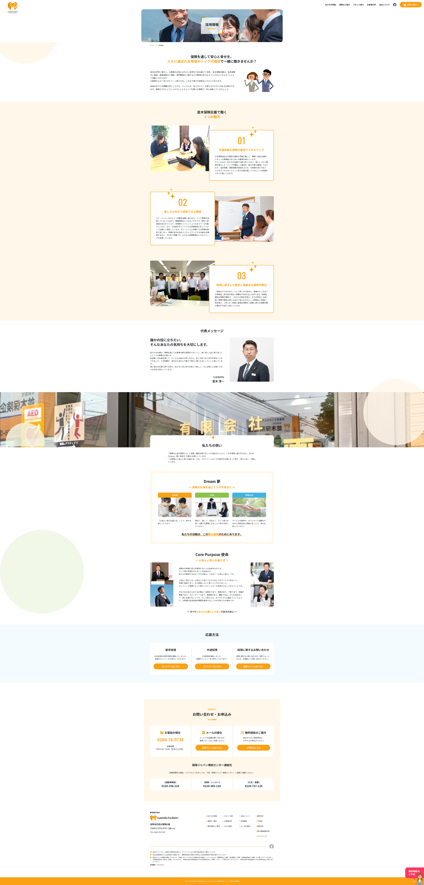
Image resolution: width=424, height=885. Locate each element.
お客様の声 (371, 4)
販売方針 (260, 816)
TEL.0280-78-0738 (157, 832)
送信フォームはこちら (253, 666)
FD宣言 (259, 821)
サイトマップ (262, 836)
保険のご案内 (344, 4)
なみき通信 (228, 826)
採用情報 (244, 821)
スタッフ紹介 (358, 4)
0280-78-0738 (170, 739)
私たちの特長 (330, 4)
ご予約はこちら (254, 747)
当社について (384, 4)
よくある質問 (245, 826)
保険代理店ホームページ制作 (225, 881)
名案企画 (236, 881)
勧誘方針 (260, 826)
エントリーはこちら (171, 666)
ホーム (152, 45)
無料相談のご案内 (214, 826)
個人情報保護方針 (263, 831)
